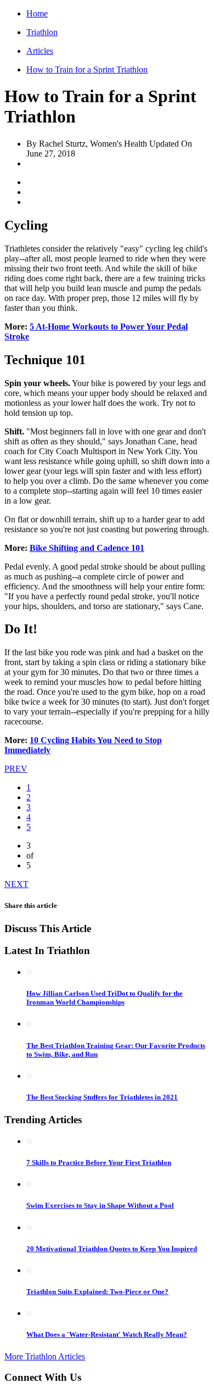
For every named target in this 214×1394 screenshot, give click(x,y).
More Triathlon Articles (44, 1356)
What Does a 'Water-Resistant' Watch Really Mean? (106, 1334)
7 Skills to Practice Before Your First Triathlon (98, 1162)
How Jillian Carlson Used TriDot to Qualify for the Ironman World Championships (104, 997)
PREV (15, 768)
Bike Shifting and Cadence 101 (87, 548)
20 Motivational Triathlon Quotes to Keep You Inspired (111, 1249)
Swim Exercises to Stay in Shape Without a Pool (100, 1205)
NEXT (16, 884)
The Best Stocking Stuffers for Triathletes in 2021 (102, 1097)
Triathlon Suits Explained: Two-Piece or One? (97, 1291)
